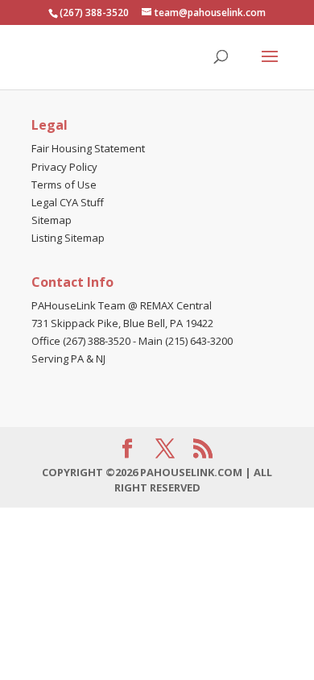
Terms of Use (64, 184)
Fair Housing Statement (88, 148)
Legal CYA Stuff (67, 202)
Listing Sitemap (68, 237)
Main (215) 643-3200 (185, 341)
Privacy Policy (64, 167)
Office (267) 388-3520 (80, 341)
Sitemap (51, 220)
